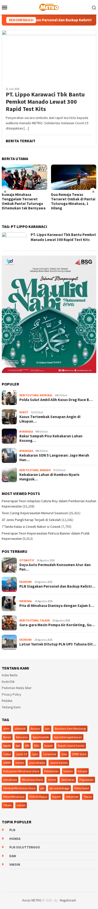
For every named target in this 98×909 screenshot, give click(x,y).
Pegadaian (86, 780)
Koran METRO (31, 900)
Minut (23, 412)
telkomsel (72, 797)
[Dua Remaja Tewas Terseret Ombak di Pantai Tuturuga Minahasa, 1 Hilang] (73, 177)
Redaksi (7, 701)
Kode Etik (8, 682)
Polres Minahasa (13, 797)
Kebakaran (51, 771)
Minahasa (26, 431)
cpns (35, 754)
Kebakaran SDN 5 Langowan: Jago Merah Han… (54, 457)
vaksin (21, 805)
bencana (22, 737)
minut (52, 780)
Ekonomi (25, 582)
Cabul (7, 754)
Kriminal (46, 395)
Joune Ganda (59, 762)
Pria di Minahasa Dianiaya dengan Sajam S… (56, 605)
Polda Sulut (81, 788)
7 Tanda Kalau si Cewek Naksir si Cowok (31, 526)
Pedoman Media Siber (16, 688)
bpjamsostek (41, 737)
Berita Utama (28, 395)
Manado (45, 470)
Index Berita (10, 675)
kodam (68, 771)
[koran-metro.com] (49, 7)
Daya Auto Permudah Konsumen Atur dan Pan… (55, 567)
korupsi (82, 771)
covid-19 (21, 754)
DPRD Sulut (79, 754)
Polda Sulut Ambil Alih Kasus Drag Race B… (55, 400)
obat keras (67, 780)
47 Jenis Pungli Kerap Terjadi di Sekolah (31, 519)
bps (18, 745)
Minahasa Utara (32, 780)
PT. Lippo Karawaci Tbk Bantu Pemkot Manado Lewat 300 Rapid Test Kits (45, 101)
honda (20, 762)
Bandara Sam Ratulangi (70, 728)
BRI (27, 745)
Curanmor (49, 754)
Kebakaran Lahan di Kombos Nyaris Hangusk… (49, 476)
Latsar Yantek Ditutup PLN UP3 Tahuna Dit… (57, 644)
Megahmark (68, 900)
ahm (6, 728)
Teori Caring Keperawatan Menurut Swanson (35, 513)
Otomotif (26, 560)
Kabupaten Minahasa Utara (21, 771)
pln (42, 788)
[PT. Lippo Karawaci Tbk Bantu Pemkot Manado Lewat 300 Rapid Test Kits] (49, 56)
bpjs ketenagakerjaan (68, 737)
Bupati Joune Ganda (71, 745)
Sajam (56, 797)
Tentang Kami (11, 707)
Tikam (7, 805)
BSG (36, 745)
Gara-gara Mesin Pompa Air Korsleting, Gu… (57, 625)
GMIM (7, 762)
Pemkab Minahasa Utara (19, 788)
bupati (48, 745)
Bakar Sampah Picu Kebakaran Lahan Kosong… (50, 438)
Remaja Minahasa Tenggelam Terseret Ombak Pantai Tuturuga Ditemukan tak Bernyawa (23, 201)
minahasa (10, 780)
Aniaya (35, 728)
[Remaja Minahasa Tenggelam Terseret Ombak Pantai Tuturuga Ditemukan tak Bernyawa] (24, 177)
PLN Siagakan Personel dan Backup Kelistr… (57, 586)
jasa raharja (37, 762)
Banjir (7, 737)
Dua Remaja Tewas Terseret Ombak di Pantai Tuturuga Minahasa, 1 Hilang (73, 201)
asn (47, 728)
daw (64, 754)
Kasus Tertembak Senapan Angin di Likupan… (49, 419)
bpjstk (7, 745)
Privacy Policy (11, 694)
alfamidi (20, 728)
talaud (45, 620)
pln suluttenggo (59, 788)
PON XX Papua (38, 797)
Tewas (87, 797)
